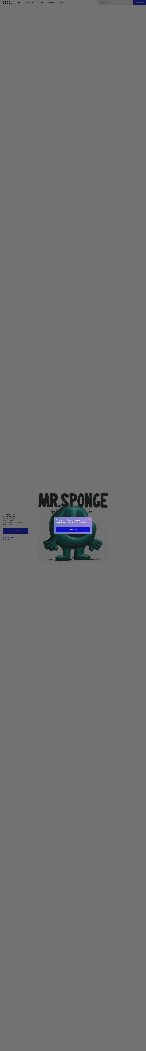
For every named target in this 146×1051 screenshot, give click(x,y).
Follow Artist (73, 529)
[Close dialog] (89, 519)
